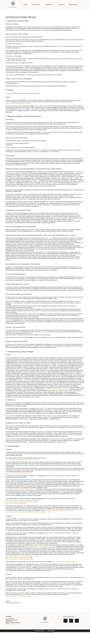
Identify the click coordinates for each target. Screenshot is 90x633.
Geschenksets (36, 4)
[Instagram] (71, 621)
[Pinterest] (77, 621)
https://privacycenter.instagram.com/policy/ (17, 557)
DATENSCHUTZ (39, 630)
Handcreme (49, 4)
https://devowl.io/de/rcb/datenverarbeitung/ (57, 389)
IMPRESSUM (51, 630)
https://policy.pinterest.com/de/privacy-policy (18, 596)
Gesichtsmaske (73, 4)
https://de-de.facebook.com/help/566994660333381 (20, 501)
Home (25, 4)
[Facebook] (65, 621)
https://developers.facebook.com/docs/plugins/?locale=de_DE (23, 459)
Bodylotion (61, 4)
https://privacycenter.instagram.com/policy (65, 561)
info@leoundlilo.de (14, 623)
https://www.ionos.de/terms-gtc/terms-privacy (18, 103)
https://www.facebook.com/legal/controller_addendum (21, 489)
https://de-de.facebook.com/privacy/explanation (19, 473)
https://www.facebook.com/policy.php (16, 503)
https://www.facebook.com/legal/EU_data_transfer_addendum (23, 500)
